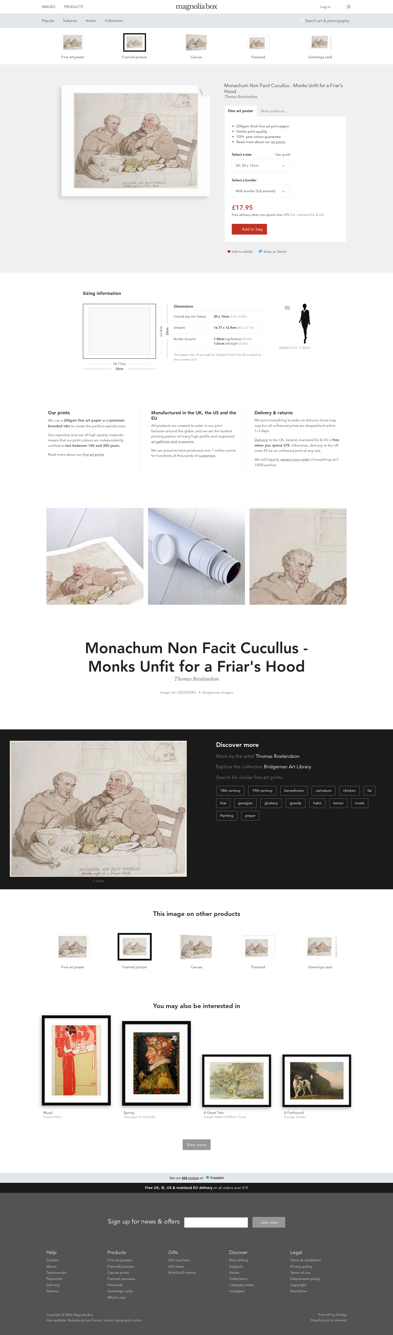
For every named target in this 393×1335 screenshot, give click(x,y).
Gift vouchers (179, 1260)
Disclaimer (298, 1291)
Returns (52, 1291)
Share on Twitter (275, 252)
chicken (349, 790)
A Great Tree (214, 1112)
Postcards (115, 1285)
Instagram (237, 1291)
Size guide (282, 154)
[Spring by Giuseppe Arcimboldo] (156, 1064)
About (51, 1266)
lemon (338, 803)
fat (370, 790)
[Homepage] (196, 7)
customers (207, 455)
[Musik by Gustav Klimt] (76, 1061)
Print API (324, 1315)
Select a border (244, 180)
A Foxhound (294, 1112)
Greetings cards (120, 1291)
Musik (48, 1112)
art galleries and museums (172, 441)
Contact (52, 1260)
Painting (226, 815)
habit (317, 803)
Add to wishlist (242, 252)
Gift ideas (176, 1266)
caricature (323, 790)
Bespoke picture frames (85, 1320)
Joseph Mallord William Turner (225, 1117)
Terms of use (300, 1272)
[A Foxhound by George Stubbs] (316, 1080)
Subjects (70, 20)
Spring (128, 1112)
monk (359, 803)
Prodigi (341, 1315)
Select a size (261, 154)
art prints (278, 142)
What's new (116, 1297)
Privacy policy (301, 1266)
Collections (114, 20)
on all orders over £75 (196, 1188)
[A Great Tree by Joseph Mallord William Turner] (236, 1080)
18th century (230, 790)
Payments (54, 1279)
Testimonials (56, 1272)
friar (223, 803)
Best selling (238, 1260)
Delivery (261, 440)
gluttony (271, 803)
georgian (245, 803)
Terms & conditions (305, 1260)
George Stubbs (295, 1117)
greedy (295, 803)
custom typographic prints (122, 1320)
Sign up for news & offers (144, 1222)
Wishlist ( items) (181, 1272)
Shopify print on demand (329, 1320)
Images (48, 7)
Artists (91, 20)
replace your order (295, 459)
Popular (48, 20)
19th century (262, 790)
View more (196, 1144)
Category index (241, 1285)
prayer (250, 815)
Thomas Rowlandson (240, 96)
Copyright (298, 1285)
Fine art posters (119, 1260)
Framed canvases (121, 1279)
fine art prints (93, 454)
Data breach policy (305, 1279)
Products (73, 7)
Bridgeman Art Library (287, 767)
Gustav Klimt (52, 1117)
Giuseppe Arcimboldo (139, 1117)
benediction (294, 790)
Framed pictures (120, 1266)
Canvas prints (118, 1272)
